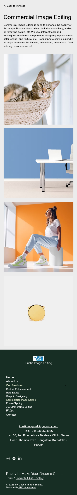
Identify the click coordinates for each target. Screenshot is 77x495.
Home (10, 377)
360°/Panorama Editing (19, 406)
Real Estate (12, 392)
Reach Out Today (30, 478)
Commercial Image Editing (21, 399)
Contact (11, 414)
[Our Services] (66, 385)
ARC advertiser (27, 487)
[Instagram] (8, 458)
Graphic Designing (16, 396)
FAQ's (10, 410)
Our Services (14, 385)
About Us (12, 381)
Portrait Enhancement (18, 389)
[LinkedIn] (20, 458)
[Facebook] (14, 458)
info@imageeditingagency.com (38, 426)
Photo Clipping (14, 403)
